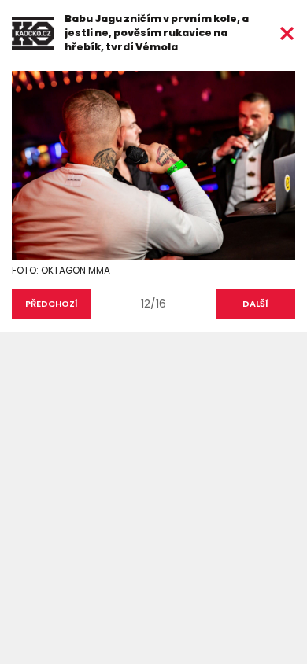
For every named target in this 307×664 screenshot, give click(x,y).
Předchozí (51, 303)
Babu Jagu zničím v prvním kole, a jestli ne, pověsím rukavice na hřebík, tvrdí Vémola (157, 32)
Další (255, 303)
